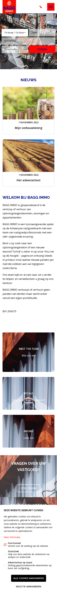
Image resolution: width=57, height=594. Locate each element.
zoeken (42, 49)
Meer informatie (12, 537)
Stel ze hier (28, 488)
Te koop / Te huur (14, 32)
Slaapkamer (11, 49)
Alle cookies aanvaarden (28, 578)
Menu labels (50, 7)
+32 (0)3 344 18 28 (41, 7)
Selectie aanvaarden (28, 586)
